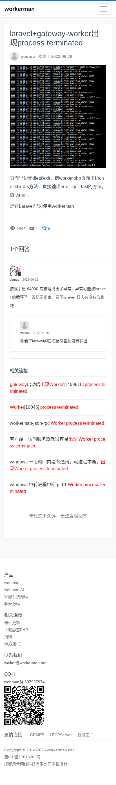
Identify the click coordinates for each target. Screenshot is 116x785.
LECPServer (61, 735)
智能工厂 (85, 735)
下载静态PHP (16, 629)
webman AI (14, 589)
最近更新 (12, 622)
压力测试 (12, 643)
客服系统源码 (16, 596)
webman (11, 582)
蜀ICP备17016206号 (22, 757)
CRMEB (37, 735)
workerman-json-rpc (57, 423)
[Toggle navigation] (103, 9)
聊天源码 (12, 603)
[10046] (44, 407)
